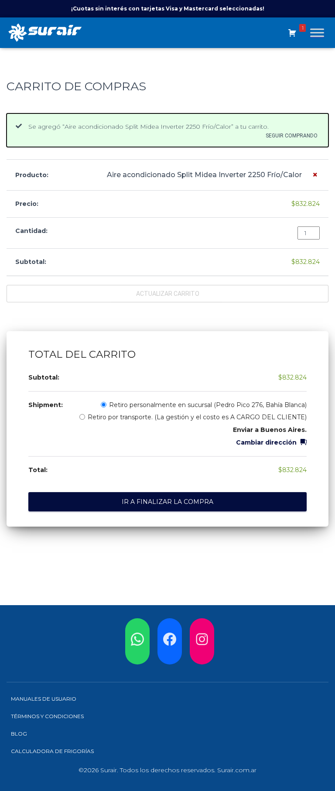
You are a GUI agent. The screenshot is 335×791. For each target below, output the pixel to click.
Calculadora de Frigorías (52, 751)
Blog (19, 733)
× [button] (315, 174)
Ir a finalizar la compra (167, 502)
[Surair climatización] (48, 33)
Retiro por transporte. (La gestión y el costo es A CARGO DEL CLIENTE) (197, 417)
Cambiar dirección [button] (266, 442)
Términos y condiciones (47, 716)
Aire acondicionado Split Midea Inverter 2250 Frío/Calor (204, 175)
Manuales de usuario (43, 698)
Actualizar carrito (167, 293)
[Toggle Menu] (317, 32)
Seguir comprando (292, 135)
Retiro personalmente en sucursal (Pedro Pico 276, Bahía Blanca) (208, 405)
